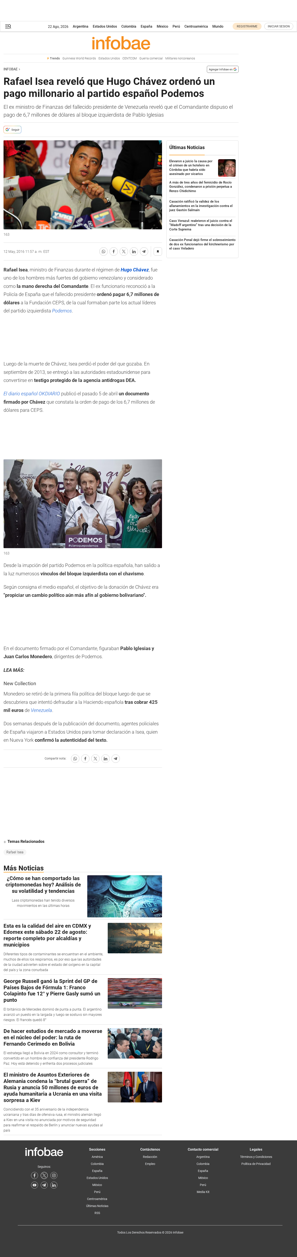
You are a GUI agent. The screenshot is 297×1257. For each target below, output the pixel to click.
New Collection (20, 683)
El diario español (32, 393)
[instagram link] (53, 1175)
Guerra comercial (151, 58)
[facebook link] (34, 1175)
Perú (176, 26)
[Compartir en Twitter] (124, 251)
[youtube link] (34, 1185)
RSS (97, 1213)
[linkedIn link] (53, 1185)
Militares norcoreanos (180, 58)
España (146, 26)
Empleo (150, 1164)
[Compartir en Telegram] (144, 251)
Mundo (217, 26)
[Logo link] (121, 43)
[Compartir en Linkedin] (134, 251)
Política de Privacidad (256, 1164)
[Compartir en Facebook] (113, 251)
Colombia (128, 26)
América (97, 1157)
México (162, 26)
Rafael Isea (15, 852)
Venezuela (41, 710)
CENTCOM (129, 58)
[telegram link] (44, 1185)
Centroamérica (196, 26)
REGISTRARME (247, 26)
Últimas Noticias (97, 1206)
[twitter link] (44, 1175)
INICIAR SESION (279, 26)
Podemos (62, 311)
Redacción (150, 1157)
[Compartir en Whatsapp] (103, 251)
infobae (11, 69)
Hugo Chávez (135, 270)
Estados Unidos (105, 26)
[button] (8, 26)
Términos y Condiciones (256, 1157)
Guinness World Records (79, 58)
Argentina (80, 26)
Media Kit (203, 1192)
